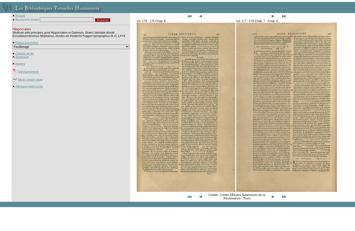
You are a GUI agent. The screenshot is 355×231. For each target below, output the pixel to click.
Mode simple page (30, 79)
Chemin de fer (24, 53)
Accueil (20, 15)
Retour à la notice (26, 42)
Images (20, 63)
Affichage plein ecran (29, 86)
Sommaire (22, 57)
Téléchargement (28, 71)
